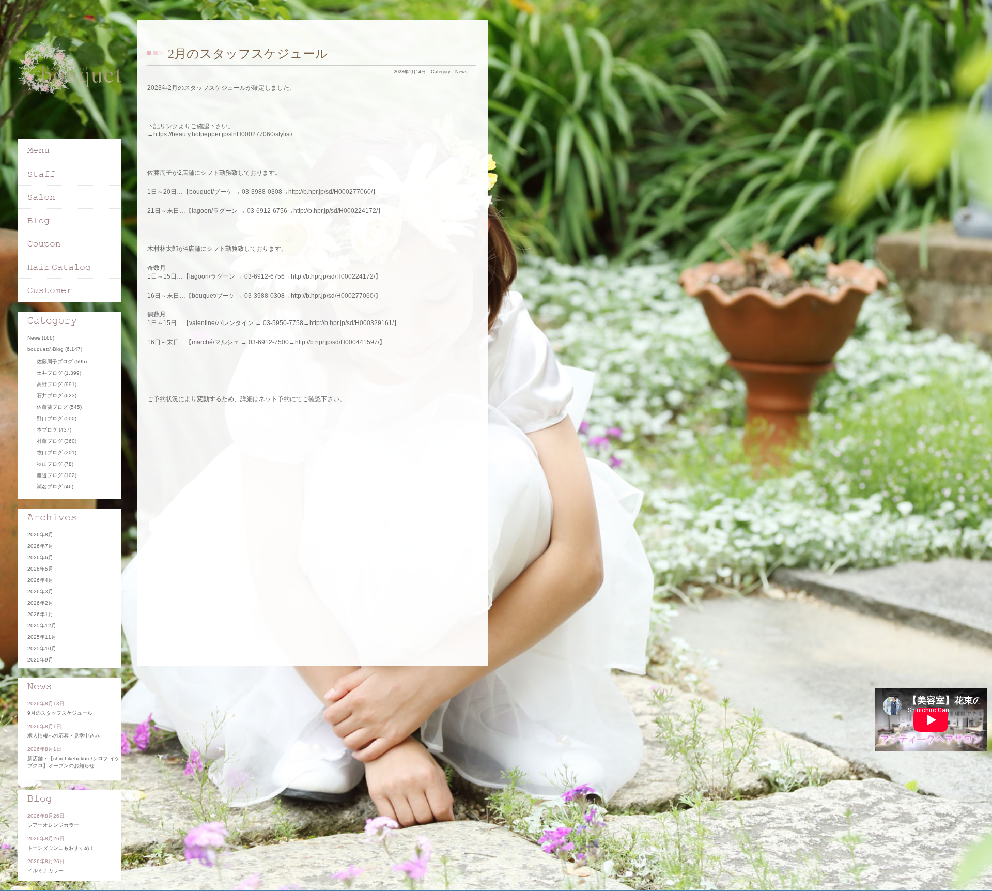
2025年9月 (40, 660)
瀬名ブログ (50, 486)
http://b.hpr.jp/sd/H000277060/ (330, 191)
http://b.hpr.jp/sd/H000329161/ (351, 323)
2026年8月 (40, 534)
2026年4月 (40, 580)
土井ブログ (50, 373)
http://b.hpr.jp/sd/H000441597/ (337, 342)
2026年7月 (40, 546)
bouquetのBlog (45, 349)
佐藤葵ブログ (52, 407)
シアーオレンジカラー (53, 825)
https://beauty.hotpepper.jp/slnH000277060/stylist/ (222, 134)
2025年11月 (41, 637)
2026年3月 (40, 591)
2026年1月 (40, 614)
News (461, 71)
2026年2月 (40, 603)
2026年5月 (40, 569)
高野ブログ (50, 384)
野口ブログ (50, 418)
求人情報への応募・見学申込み (63, 736)
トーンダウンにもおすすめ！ (61, 848)
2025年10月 (41, 648)
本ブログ (47, 430)
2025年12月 (41, 625)
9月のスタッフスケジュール (59, 713)
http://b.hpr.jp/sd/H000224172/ (335, 210)
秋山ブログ (50, 464)
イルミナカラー (45, 870)
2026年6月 (40, 557)
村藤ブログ (50, 441)
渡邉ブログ (50, 475)
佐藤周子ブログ (55, 361)
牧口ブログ (50, 452)
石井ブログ (50, 395)
